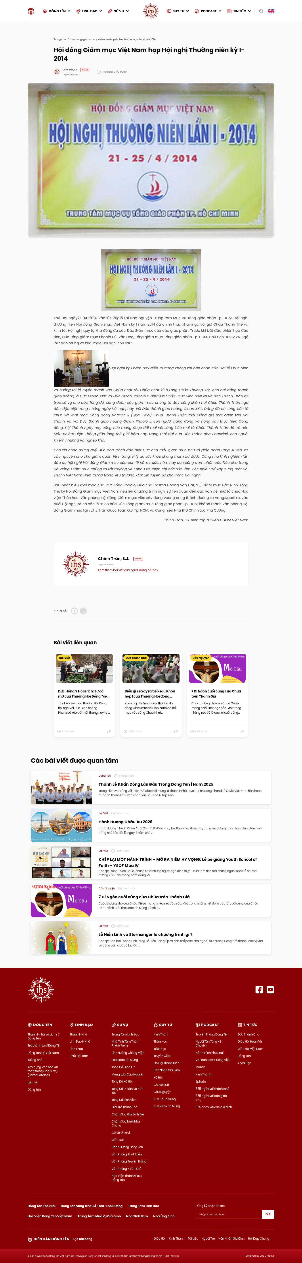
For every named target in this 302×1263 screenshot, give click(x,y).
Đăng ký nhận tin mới (210, 1206)
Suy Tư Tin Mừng (165, 1099)
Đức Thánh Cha (248, 1034)
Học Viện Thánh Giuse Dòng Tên (127, 1178)
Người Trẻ (208, 1238)
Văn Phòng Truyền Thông (129, 1161)
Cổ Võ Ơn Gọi (121, 1133)
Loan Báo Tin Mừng (125, 1060)
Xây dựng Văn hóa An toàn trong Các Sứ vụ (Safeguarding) (43, 1071)
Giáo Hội (159, 1238)
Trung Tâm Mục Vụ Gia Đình (99, 1216)
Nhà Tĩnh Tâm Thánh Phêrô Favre (126, 1043)
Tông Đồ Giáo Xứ (123, 1067)
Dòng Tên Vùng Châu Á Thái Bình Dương (92, 1206)
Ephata (201, 1081)
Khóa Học (244, 1063)
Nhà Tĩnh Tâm (137, 1216)
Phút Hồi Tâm (79, 1056)
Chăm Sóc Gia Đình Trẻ (128, 1114)
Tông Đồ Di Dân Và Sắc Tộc (127, 1091)
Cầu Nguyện (162, 1092)
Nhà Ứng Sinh (163, 1216)
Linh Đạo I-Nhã (80, 1041)
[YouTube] (270, 990)
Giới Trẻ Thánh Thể (124, 1107)
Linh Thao (76, 1049)
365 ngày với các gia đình (214, 1107)
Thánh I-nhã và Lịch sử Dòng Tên (43, 1036)
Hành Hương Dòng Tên (127, 1147)
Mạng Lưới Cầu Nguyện (128, 1074)
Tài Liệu (193, 1238)
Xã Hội (158, 1077)
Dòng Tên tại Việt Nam (43, 1053)
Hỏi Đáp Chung (258, 1238)
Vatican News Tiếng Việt (213, 1060)
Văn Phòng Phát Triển (127, 1154)
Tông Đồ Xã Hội (122, 1081)
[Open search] (259, 11)
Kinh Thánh (161, 1034)
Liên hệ (32, 1082)
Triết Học (160, 1049)
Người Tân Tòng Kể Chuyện (208, 1043)
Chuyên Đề (161, 1085)
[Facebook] (259, 990)
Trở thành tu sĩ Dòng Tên (44, 1045)
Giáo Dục (118, 1140)
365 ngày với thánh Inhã (212, 1089)
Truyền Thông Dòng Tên (212, 1034)
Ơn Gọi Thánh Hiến (166, 1063)
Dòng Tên (34, 1090)
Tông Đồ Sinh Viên (124, 1100)
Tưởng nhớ (35, 1060)
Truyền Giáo (162, 1056)
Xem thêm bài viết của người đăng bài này (128, 570)
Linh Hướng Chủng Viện (128, 1053)
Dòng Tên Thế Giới (41, 1206)
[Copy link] (83, 610)
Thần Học (160, 1041)
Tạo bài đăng (82, 1239)
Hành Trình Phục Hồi (210, 1053)
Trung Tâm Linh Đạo (125, 1034)
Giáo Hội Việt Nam (250, 1049)
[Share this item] (109, 731)
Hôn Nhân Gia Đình (167, 1070)
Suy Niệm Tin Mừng (167, 1106)
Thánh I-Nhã (78, 1034)
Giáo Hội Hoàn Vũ (250, 1041)
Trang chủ (60, 39)
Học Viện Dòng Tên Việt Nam (50, 1216)
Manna (201, 1067)
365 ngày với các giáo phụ (211, 1098)
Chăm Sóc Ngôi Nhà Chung (126, 1123)
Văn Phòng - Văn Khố (126, 1169)
